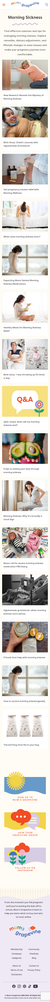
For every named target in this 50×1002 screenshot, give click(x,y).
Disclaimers (16, 974)
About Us (16, 965)
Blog (34, 958)
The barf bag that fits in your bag (21, 745)
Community (34, 949)
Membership (17, 949)
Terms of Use (17, 970)
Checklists (34, 953)
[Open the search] (47, 5)
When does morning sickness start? (21, 236)
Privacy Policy (34, 970)
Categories (16, 958)
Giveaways (17, 953)
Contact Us (34, 965)
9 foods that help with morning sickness (24, 657)
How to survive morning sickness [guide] (24, 701)
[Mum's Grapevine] (25, 4)
